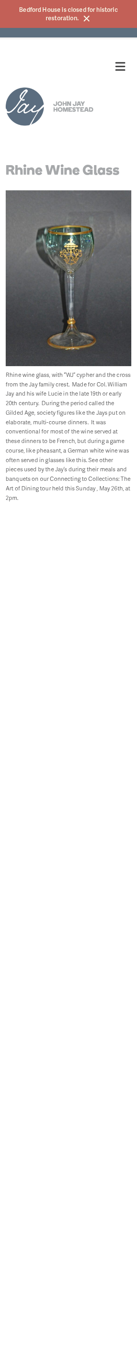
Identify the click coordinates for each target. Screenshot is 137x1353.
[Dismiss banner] (86, 19)
